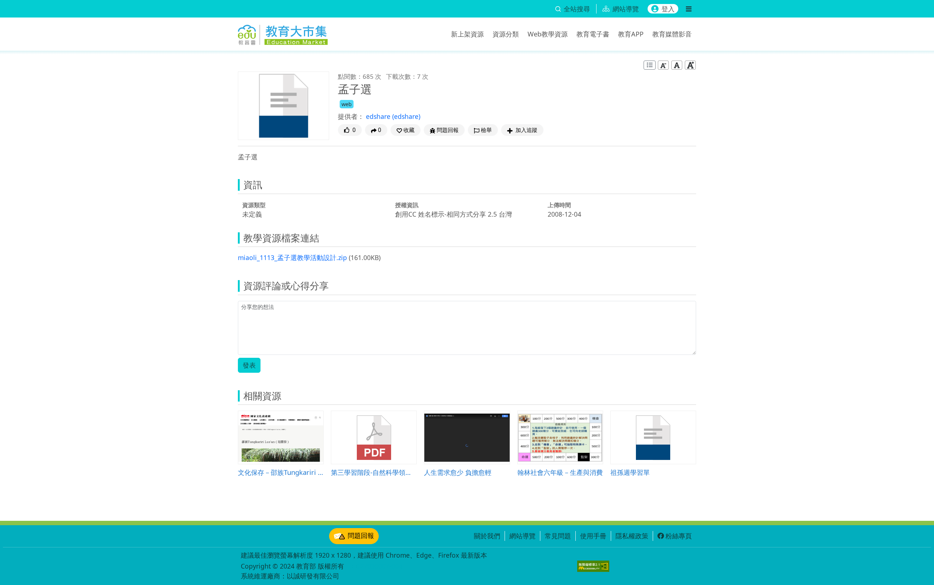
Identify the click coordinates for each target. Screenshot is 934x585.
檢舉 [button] (486, 130)
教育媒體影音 (672, 34)
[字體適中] (677, 65)
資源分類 (506, 34)
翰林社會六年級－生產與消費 (560, 472)
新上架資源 (467, 34)
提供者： (351, 116)
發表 (249, 365)
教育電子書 (592, 34)
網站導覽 (522, 535)
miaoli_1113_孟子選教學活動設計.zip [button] (292, 257)
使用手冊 (593, 535)
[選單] (688, 8)
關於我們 (487, 535)
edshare (379, 116)
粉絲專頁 (678, 535)
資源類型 (254, 205)
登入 (668, 8)
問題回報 (361, 535)
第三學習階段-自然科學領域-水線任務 (374, 472)
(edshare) (406, 116)
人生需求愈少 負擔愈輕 (457, 472)
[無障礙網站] (593, 566)
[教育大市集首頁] (283, 33)
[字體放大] (690, 65)
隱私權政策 (631, 535)
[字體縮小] (663, 65)
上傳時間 (559, 205)
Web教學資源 (548, 34)
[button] (405, 130)
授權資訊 (406, 205)
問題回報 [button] (448, 130)
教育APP (631, 34)
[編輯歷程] (650, 65)
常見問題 (558, 535)
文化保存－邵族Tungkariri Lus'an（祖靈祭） (281, 472)
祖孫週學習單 (630, 472)
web (346, 104)
